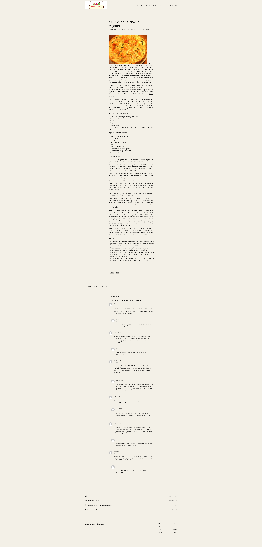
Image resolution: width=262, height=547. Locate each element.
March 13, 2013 (117, 396)
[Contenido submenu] (176, 5)
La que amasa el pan (141, 5)
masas (151, 94)
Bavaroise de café (91, 509)
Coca (142, 92)
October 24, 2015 (117, 423)
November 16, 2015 (120, 466)
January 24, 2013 (117, 360)
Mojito (173, 286)
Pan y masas (133, 29)
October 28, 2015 (119, 439)
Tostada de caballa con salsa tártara (97, 286)
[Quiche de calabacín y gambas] (128, 63)
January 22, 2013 (117, 303)
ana (114, 29)
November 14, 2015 (118, 451)
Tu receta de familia (163, 5)
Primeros (147, 29)
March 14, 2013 (119, 408)
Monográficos (152, 5)
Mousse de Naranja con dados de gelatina (99, 505)
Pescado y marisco (141, 29)
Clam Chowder (90, 496)
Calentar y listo (119, 29)
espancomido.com (94, 523)
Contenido (173, 5)
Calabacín (112, 272)
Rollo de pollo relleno (92, 500)
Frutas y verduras (126, 29)
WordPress (174, 543)
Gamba (117, 272)
